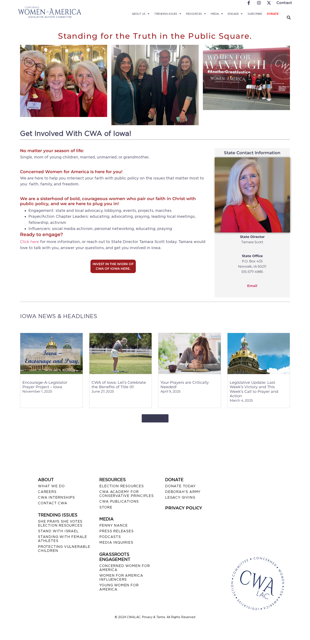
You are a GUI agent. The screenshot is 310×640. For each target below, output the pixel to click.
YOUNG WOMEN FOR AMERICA (119, 587)
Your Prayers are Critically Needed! (184, 384)
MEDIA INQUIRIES (116, 542)
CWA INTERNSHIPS (56, 497)
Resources (194, 13)
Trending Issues (165, 13)
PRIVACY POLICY (183, 507)
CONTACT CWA (52, 503)
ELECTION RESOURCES (121, 486)
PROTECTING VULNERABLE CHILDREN (64, 549)
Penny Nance (113, 525)
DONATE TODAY (180, 486)
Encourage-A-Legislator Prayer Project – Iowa (44, 384)
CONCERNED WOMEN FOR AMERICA (124, 568)
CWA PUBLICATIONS (119, 501)
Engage (233, 13)
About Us (139, 13)
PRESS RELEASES (116, 531)
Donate (272, 13)
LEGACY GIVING (180, 497)
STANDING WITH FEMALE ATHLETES (62, 539)
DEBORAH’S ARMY (183, 492)
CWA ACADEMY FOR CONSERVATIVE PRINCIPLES (126, 494)
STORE (105, 507)
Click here (29, 241)
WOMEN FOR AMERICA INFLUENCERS (121, 578)
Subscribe (255, 13)
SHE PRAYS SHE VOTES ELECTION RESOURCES (60, 523)
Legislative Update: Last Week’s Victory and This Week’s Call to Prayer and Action (254, 389)
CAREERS (47, 492)
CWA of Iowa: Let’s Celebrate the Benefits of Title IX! (119, 384)
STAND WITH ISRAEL (58, 531)
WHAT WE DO (51, 486)
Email (252, 286)
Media (215, 13)
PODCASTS (110, 537)
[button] (288, 17)
